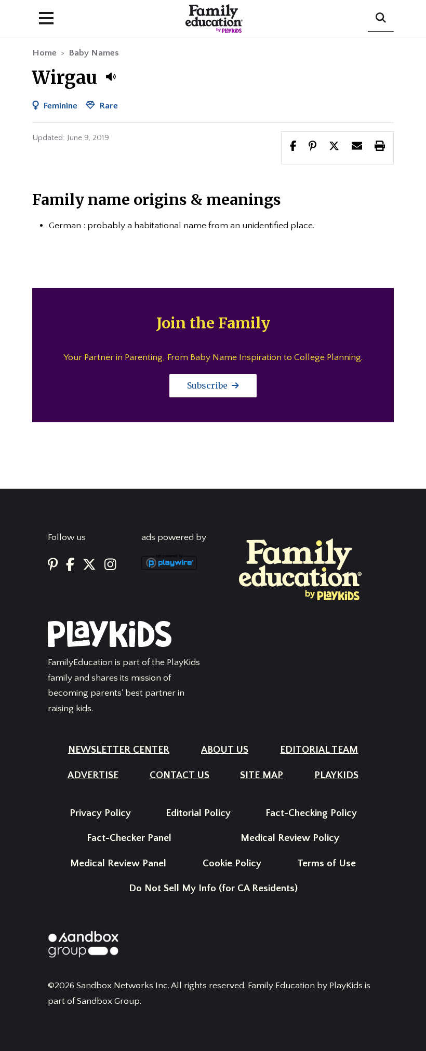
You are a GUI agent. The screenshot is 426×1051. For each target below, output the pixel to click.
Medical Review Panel (118, 863)
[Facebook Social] (70, 565)
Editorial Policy (198, 813)
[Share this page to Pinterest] (312, 147)
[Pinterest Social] (53, 565)
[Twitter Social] (89, 565)
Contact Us (179, 775)
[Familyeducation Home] (300, 569)
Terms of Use (326, 863)
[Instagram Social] (110, 565)
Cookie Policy (232, 863)
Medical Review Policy (290, 838)
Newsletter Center (118, 749)
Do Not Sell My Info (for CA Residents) (213, 888)
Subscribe (208, 385)
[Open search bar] (381, 19)
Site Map (261, 775)
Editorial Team (319, 749)
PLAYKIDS (336, 775)
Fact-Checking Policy (311, 813)
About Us (224, 749)
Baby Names (94, 53)
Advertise (93, 775)
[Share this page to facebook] (293, 147)
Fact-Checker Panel (129, 838)
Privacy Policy (100, 813)
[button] (110, 76)
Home (44, 53)
